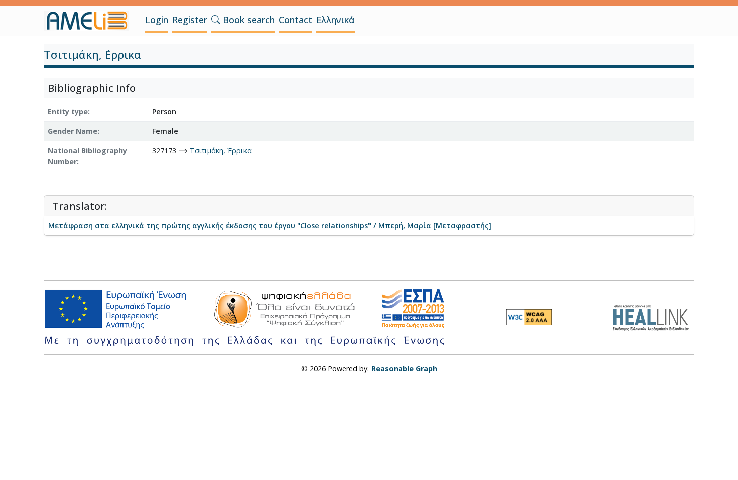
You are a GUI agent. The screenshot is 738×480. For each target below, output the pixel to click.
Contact (295, 20)
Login (156, 20)
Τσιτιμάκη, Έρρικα (221, 150)
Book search (247, 20)
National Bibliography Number (87, 156)
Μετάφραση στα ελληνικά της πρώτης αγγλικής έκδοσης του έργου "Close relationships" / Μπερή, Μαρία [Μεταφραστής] (269, 225)
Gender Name (72, 131)
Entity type (68, 111)
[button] (215, 20)
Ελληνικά (335, 20)
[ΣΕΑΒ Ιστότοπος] (653, 316)
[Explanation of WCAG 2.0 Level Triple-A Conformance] (529, 317)
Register (189, 20)
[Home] (90, 21)
